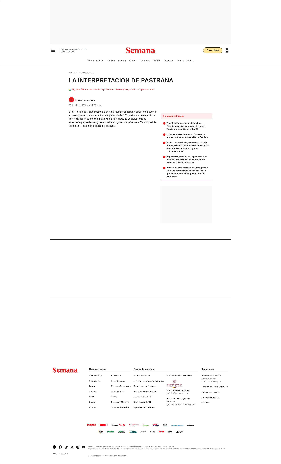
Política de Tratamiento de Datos (149, 381)
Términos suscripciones (145, 386)
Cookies (205, 402)
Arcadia (92, 391)
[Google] (54, 447)
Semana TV (94, 381)
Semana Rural (117, 391)
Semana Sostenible (120, 407)
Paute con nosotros (210, 397)
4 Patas (92, 407)
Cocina (114, 397)
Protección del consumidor (179, 375)
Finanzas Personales (121, 386)
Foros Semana (118, 381)
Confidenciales (86, 72)
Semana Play (95, 375)
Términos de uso (142, 375)
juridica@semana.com (177, 393)
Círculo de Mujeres (120, 402)
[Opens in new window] (60, 447)
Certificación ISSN (142, 402)
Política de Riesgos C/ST (145, 391)
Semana (73, 72)
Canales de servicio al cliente (214, 387)
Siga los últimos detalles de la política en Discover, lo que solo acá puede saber (113, 89)
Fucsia (92, 402)
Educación (116, 375)
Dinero (92, 386)
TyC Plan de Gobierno (144, 407)
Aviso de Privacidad (64, 454)
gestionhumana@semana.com (181, 404)
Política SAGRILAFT (143, 397)
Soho (91, 397)
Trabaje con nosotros (211, 392)
